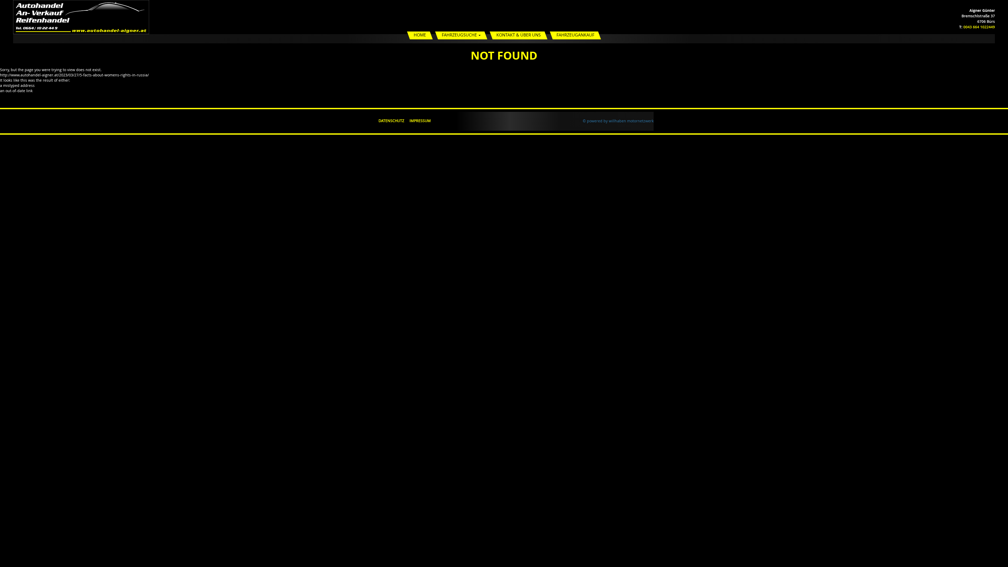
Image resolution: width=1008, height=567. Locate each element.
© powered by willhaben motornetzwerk (618, 120)
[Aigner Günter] (81, 16)
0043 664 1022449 (979, 26)
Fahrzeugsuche (460, 35)
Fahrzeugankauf (575, 35)
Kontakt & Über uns (518, 35)
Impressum (420, 120)
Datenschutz (391, 120)
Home (420, 35)
